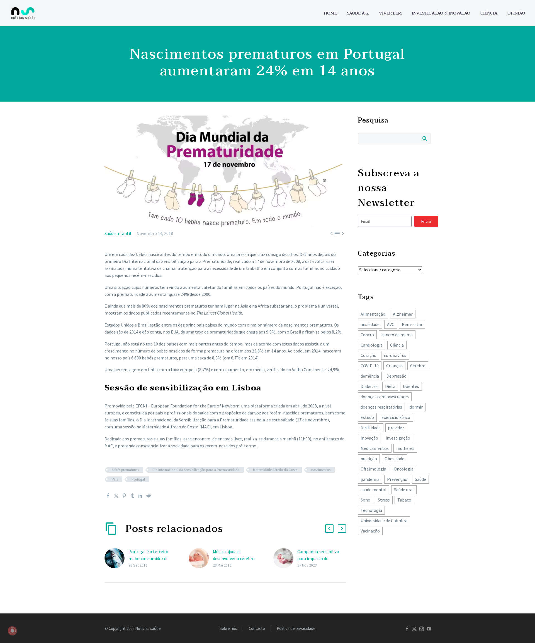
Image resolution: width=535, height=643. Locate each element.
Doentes (411, 386)
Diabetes (369, 386)
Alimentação (373, 314)
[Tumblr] (132, 495)
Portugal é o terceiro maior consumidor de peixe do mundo (148, 558)
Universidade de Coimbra (384, 520)
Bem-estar (412, 324)
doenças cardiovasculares (385, 396)
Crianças (394, 365)
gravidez (396, 427)
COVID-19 (370, 365)
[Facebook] (108, 495)
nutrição (369, 458)
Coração (368, 355)
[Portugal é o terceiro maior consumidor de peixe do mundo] (116, 558)
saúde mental (373, 489)
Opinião (516, 13)
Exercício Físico (395, 417)
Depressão (396, 376)
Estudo (367, 417)
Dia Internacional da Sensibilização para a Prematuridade (195, 469)
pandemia (370, 479)
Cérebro (417, 365)
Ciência (488, 13)
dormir (416, 407)
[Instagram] (421, 629)
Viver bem (390, 13)
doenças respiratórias (381, 407)
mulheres (405, 448)
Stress (384, 500)
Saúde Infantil (117, 233)
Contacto (257, 629)
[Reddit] (148, 495)
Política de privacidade (296, 629)
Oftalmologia (373, 469)
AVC (390, 324)
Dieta (390, 386)
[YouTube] (429, 629)
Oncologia (404, 469)
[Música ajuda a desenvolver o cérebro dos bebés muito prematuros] (201, 558)
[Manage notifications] (12, 630)
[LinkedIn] (140, 495)
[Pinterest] (124, 495)
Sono (365, 500)
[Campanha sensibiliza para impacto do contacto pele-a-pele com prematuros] (285, 558)
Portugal (138, 479)
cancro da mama (397, 334)
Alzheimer (403, 314)
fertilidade (371, 427)
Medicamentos (375, 448)
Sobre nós (228, 629)
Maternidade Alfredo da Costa (275, 469)
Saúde (420, 479)
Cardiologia (372, 345)
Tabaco (404, 500)
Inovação (369, 438)
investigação (398, 438)
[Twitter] (116, 495)
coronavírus (395, 355)
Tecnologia (371, 510)
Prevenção (397, 479)
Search (425, 138)
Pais (115, 479)
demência (370, 376)
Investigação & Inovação (441, 13)
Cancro (367, 334)
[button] (329, 528)
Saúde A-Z (358, 13)
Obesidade (394, 458)
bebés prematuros (125, 469)
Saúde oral (404, 489)
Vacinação (370, 531)
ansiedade (370, 324)
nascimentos (320, 469)
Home (330, 13)
